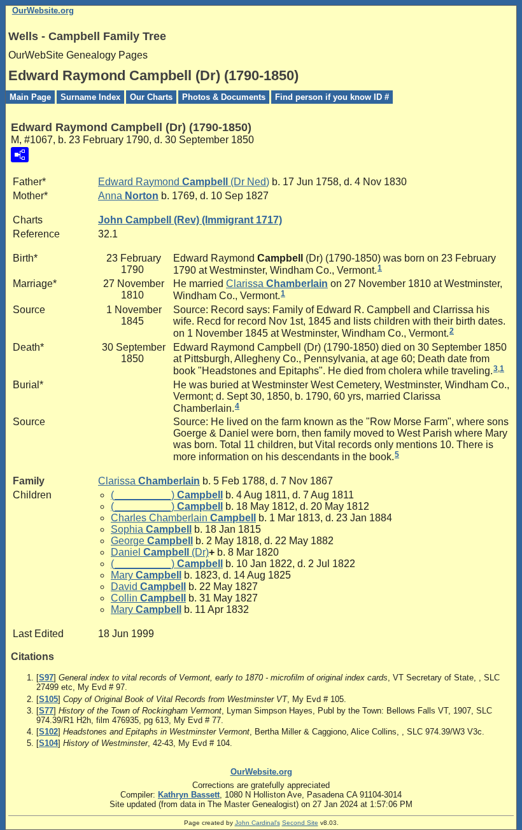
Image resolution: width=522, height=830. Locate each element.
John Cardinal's (257, 822)
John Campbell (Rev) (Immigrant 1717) (190, 220)
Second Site (300, 822)
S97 (46, 677)
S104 (48, 743)
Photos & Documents (223, 97)
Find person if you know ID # (332, 97)
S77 (46, 710)
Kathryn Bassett (189, 794)
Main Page (30, 97)
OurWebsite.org (43, 10)
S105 (48, 699)
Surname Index (90, 97)
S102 (48, 731)
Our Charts (151, 97)
